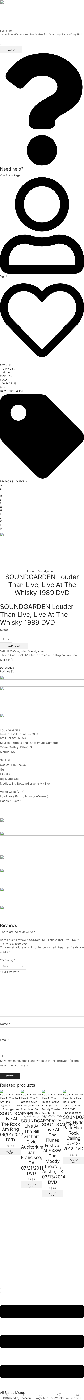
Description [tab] (7, 667)
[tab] (42, 668)
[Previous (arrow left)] (0, 1292)
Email (5, 1040)
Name (5, 1024)
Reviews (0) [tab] (7, 671)
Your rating (8, 960)
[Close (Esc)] (0, 1288)
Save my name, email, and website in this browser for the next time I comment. (39, 1063)
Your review (9, 972)
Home (30, 571)
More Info (6, 660)
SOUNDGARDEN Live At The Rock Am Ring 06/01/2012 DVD (17, 1126)
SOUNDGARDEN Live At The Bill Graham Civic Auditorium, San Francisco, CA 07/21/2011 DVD (38, 1147)
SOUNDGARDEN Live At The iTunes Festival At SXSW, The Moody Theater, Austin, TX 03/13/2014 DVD (59, 1153)
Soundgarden (46, 571)
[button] (10, 175)
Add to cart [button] (32, 1185)
